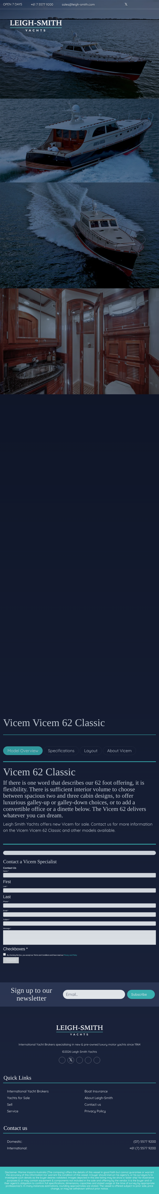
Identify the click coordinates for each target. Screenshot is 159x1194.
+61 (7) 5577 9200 (143, 1148)
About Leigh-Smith (98, 1098)
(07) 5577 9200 (145, 1141)
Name (6, 871)
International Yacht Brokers (27, 1091)
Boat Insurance (96, 1091)
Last (5, 886)
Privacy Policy (95, 1111)
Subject (6, 919)
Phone (6, 901)
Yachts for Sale (18, 1098)
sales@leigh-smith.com (78, 4)
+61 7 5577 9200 (42, 4)
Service (12, 1111)
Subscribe (139, 994)
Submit (11, 960)
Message (7, 928)
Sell (9, 1104)
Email (5, 911)
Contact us (92, 1104)
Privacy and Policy (70, 955)
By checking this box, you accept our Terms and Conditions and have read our (41, 955)
